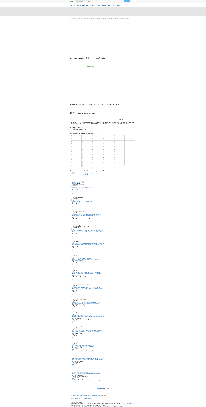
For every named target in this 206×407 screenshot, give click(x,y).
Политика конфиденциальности (129, 403)
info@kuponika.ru (78, 398)
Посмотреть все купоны (103, 388)
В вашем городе (85, 5)
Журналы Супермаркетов (92, 395)
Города (71, 406)
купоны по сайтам (93, 406)
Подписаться (126, 1)
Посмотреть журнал (90, 66)
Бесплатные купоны (83, 395)
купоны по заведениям (106, 406)
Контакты (113, 5)
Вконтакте (78, 400)
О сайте (89, 393)
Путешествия (92, 5)
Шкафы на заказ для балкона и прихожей (99, 393)
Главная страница (73, 393)
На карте (119, 5)
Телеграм (82, 400)
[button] (135, 1)
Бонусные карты (100, 395)
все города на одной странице (78, 406)
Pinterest (92, 400)
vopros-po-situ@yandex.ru (86, 398)
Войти (132, 1)
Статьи (109, 5)
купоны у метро (99, 406)
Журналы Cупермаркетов (101, 5)
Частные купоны (76, 395)
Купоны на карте (80, 393)
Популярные (78, 5)
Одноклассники (87, 400)
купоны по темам (86, 406)
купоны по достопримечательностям (116, 406)
